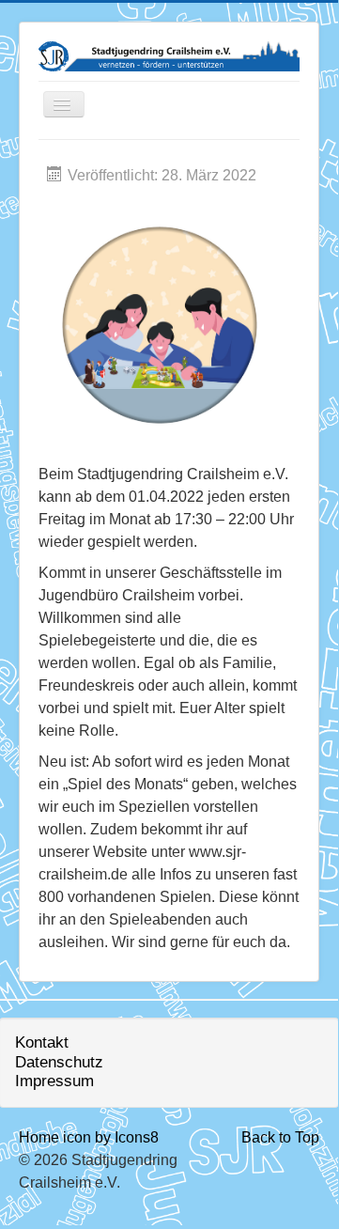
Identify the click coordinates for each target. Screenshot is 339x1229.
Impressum (54, 1081)
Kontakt (42, 1042)
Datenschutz (59, 1062)
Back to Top (280, 1137)
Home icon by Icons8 (89, 1137)
